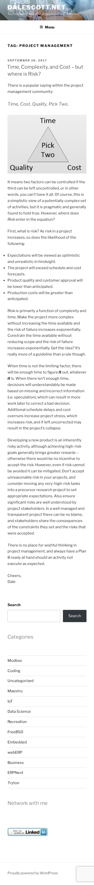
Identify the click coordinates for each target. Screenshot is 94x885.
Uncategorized (21, 681)
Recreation (17, 721)
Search (14, 605)
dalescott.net (37, 7)
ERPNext (15, 772)
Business (16, 762)
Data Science (19, 711)
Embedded (17, 742)
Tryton (13, 783)
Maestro (15, 691)
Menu (49, 27)
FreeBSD (15, 732)
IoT (10, 701)
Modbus (15, 660)
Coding (14, 671)
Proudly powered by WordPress (33, 873)
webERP (15, 752)
